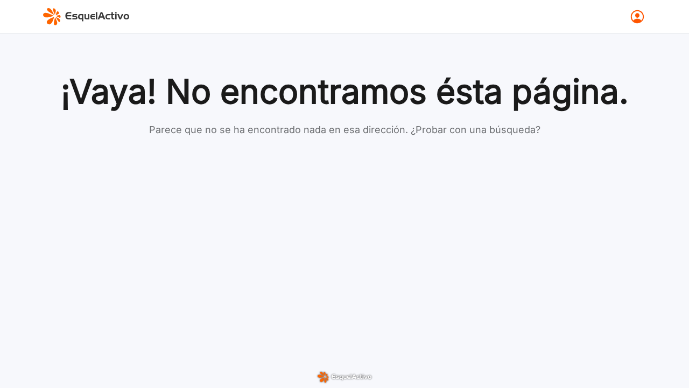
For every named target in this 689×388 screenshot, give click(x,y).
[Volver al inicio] (86, 17)
